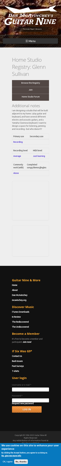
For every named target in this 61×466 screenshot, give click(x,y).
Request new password (23, 403)
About (15, 290)
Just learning (39, 156)
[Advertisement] (35, 200)
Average (17, 156)
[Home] (30, 15)
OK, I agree (8, 461)
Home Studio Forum (31, 97)
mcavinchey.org (19, 300)
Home (14, 285)
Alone (16, 173)
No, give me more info (11, 456)
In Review (16, 317)
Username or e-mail (21, 385)
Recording (18, 142)
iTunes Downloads (20, 312)
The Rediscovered (20, 322)
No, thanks (21, 461)
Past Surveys (18, 366)
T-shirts (15, 371)
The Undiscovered (20, 327)
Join (31, 90)
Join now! (27, 342)
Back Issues (17, 361)
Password (17, 396)
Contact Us (17, 356)
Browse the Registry (30, 83)
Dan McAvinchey (19, 295)
